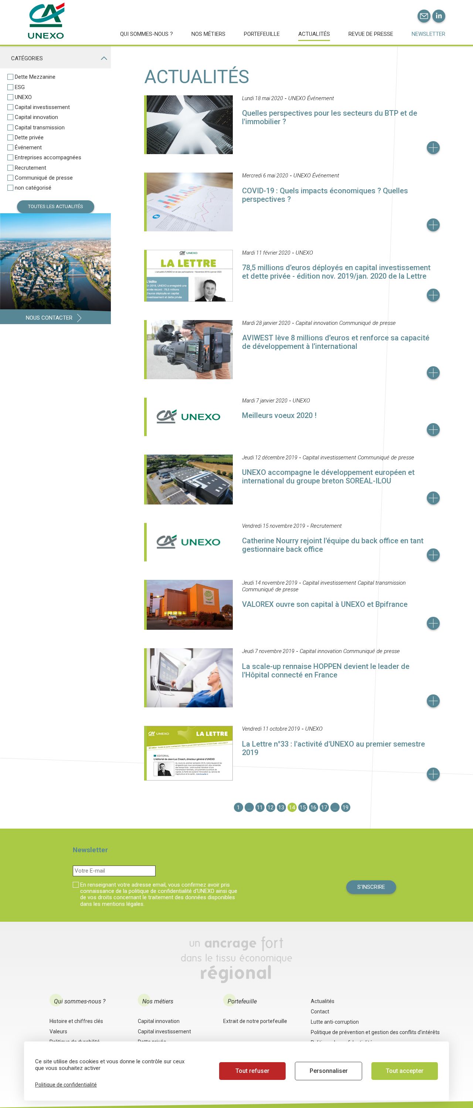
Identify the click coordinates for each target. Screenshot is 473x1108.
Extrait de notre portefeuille (255, 1021)
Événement (28, 148)
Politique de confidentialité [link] (66, 1085)
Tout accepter (404, 1070)
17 (324, 807)
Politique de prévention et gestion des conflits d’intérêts (375, 1032)
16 (313, 807)
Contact (320, 1011)
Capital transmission (40, 128)
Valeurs (58, 1031)
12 (270, 807)
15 (303, 807)
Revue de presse (370, 34)
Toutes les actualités (55, 206)
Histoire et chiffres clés (76, 1021)
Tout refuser (252, 1070)
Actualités (314, 34)
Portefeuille (262, 34)
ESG (20, 87)
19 (345, 807)
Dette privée (29, 138)
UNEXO (23, 97)
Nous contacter (49, 318)
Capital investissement (42, 107)
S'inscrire (371, 887)
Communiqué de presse (44, 178)
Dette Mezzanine (35, 77)
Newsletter (428, 34)
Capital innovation (36, 117)
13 (281, 807)
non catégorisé (33, 188)
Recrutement (30, 168)
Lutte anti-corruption (335, 1022)
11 (260, 807)
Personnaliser (329, 1070)
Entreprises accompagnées (48, 157)
